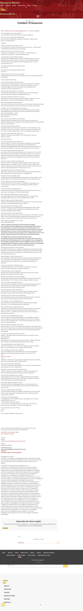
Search (9, 565)
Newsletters (21, 5)
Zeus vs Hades (31, 555)
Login (20, 536)
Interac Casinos (10, 555)
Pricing (29, 5)
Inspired (39, 562)
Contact (35, 5)
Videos (14, 5)
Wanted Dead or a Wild (44, 555)
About (2, 5)
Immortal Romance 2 (49, 552)
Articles (8, 5)
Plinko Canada (21, 555)
